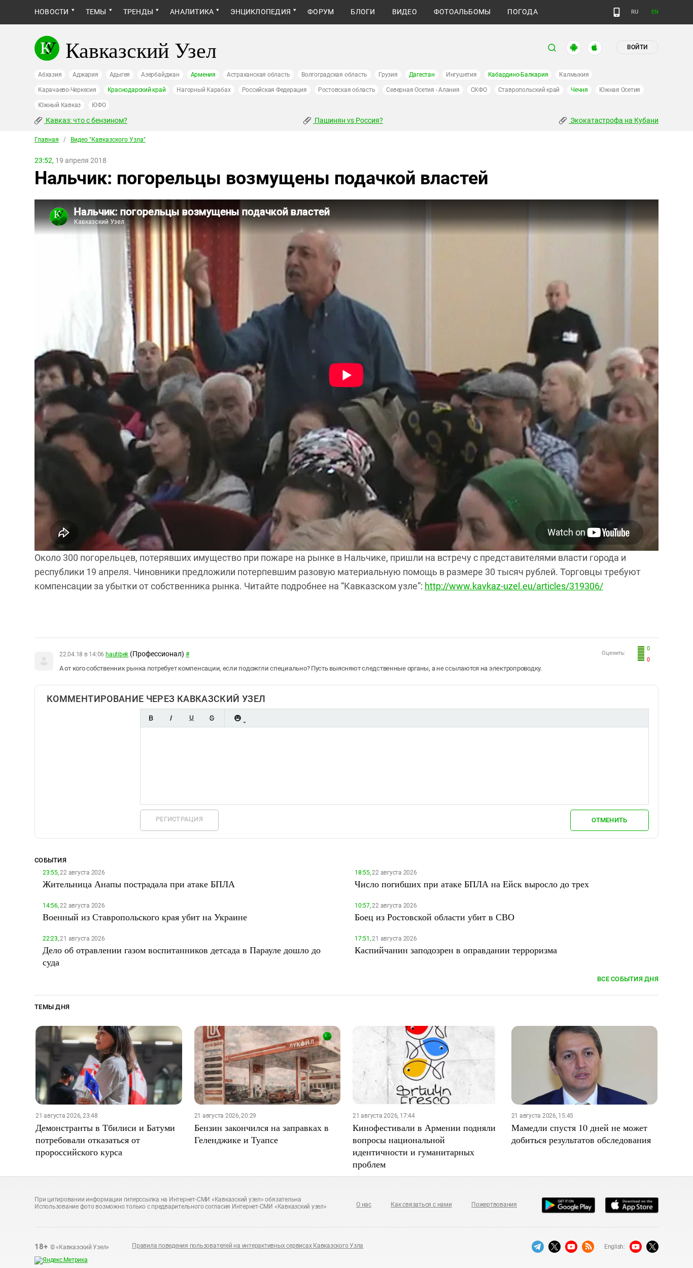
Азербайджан (160, 74)
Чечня (579, 89)
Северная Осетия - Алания (422, 89)
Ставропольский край (529, 89)
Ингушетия (461, 74)
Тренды (138, 12)
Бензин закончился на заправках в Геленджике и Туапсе (261, 1133)
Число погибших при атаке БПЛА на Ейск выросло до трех (472, 884)
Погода (522, 12)
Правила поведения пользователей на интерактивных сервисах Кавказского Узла (247, 1245)
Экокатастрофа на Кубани (614, 120)
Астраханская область (258, 74)
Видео (404, 12)
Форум (320, 12)
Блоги (363, 12)
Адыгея (120, 74)
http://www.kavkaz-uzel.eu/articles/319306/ (514, 586)
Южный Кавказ (59, 105)
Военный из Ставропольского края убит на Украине (145, 917)
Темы (96, 12)
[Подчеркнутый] (191, 718)
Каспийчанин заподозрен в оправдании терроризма (456, 950)
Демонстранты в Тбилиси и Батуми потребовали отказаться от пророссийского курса (105, 1139)
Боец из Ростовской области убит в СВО (434, 917)
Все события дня (628, 979)
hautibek (117, 654)
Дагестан (422, 74)
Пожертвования (494, 1204)
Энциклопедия (260, 12)
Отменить (609, 820)
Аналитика (192, 12)
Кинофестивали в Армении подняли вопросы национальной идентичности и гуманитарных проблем (424, 1145)
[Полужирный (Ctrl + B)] (151, 718)
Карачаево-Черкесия (67, 89)
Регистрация (179, 819)
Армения (203, 74)
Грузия (388, 74)
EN (655, 12)
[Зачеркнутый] (211, 718)
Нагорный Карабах (203, 89)
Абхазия (49, 74)
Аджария (85, 74)
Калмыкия (573, 74)
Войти (637, 47)
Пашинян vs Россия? (348, 120)
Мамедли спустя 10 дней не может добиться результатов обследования (581, 1133)
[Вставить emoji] (237, 718)
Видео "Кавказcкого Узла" (108, 139)
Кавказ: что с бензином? (85, 120)
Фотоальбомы (462, 12)
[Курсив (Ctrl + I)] (171, 718)
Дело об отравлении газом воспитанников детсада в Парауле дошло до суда (182, 956)
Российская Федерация (274, 89)
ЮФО (99, 105)
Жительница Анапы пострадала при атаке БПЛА (139, 884)
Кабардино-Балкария (518, 74)
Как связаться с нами (421, 1204)
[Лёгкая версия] (616, 12)
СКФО (479, 89)
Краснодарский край (137, 89)
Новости (51, 12)
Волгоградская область (334, 74)
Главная (46, 139)
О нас (363, 1204)
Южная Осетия (619, 89)
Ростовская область (346, 89)
